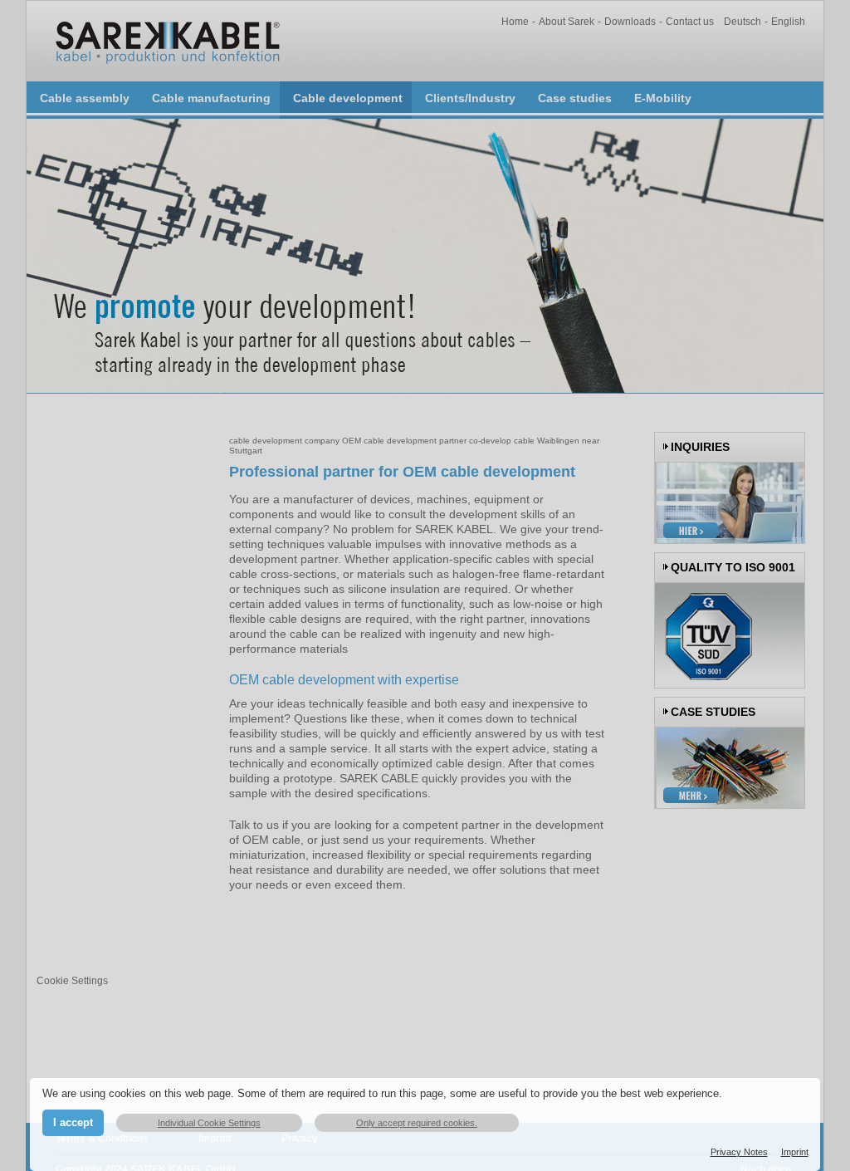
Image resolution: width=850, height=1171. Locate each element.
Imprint (794, 1152)
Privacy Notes (739, 1152)
